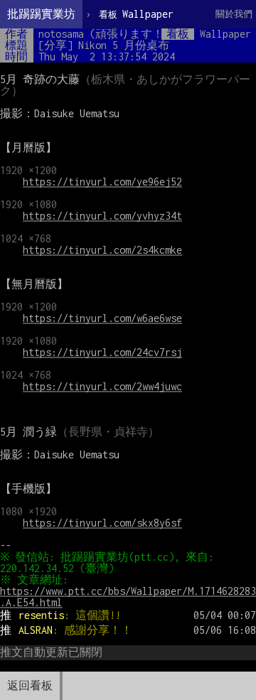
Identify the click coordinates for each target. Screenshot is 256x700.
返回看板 (30, 685)
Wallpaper (136, 14)
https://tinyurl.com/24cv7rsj (102, 352)
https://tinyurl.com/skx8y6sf (102, 523)
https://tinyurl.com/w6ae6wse (102, 318)
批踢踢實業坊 (41, 14)
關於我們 (233, 13)
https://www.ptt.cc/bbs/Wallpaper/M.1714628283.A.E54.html (128, 596)
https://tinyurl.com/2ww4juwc (102, 386)
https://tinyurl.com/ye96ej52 (102, 182)
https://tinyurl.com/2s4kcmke (102, 250)
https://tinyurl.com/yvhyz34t (102, 216)
